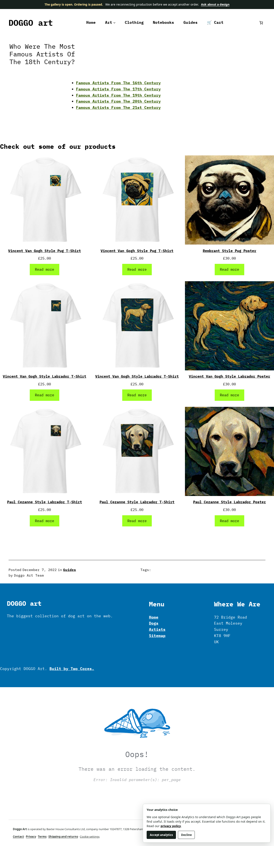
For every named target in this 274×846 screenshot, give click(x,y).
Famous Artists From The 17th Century (118, 89)
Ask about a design (215, 4)
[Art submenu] (114, 22)
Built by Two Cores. (71, 668)
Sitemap (157, 635)
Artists (157, 629)
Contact (18, 836)
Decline (186, 835)
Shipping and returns (63, 836)
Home (153, 617)
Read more (44, 269)
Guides (69, 570)
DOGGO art (31, 22)
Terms (42, 836)
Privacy (31, 836)
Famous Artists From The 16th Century (118, 82)
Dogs (153, 623)
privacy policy (171, 826)
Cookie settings (90, 836)
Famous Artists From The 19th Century (118, 95)
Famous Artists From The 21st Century (118, 107)
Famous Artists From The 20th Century (118, 101)
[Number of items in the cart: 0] (261, 22)
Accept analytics (161, 835)
